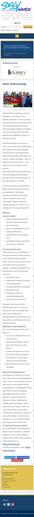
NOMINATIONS (10, 16)
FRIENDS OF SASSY (28, 19)
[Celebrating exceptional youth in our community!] (17, 6)
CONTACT (13, 19)
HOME (3, 16)
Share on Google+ (18, 460)
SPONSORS (6, 19)
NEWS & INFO (16, 17)
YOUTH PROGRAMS (27, 17)
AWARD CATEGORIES (22, 16)
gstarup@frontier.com (11, 444)
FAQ (19, 19)
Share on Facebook (24, 457)
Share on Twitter (11, 457)
